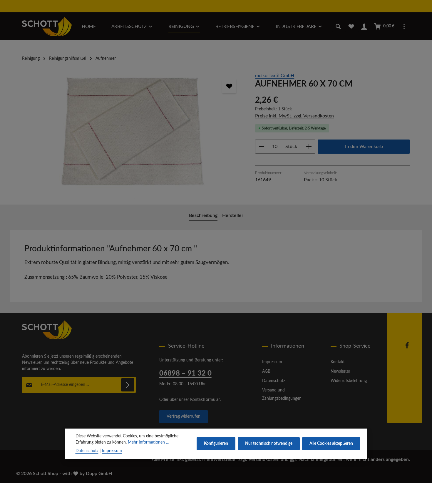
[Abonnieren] (127, 384)
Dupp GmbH (99, 473)
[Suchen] (338, 26)
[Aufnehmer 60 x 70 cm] (132, 135)
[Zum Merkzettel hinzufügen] (229, 86)
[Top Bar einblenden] (404, 26)
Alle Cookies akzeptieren (331, 443)
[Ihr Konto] (364, 26)
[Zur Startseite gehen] (47, 26)
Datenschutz (273, 381)
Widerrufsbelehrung (349, 381)
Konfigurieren (216, 443)
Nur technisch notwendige (268, 443)
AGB (266, 371)
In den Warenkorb (364, 146)
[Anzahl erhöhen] (309, 147)
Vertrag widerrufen (183, 416)
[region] (132, 135)
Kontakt (338, 362)
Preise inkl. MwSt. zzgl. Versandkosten (294, 116)
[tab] (203, 215)
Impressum (272, 362)
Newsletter (340, 371)
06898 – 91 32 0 (185, 373)
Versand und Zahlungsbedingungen (282, 394)
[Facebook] (407, 348)
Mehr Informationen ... (148, 442)
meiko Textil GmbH (274, 75)
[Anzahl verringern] (261, 147)
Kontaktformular (205, 400)
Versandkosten (263, 459)
